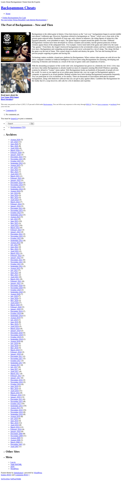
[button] (61, 231)
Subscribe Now (61, 251)
